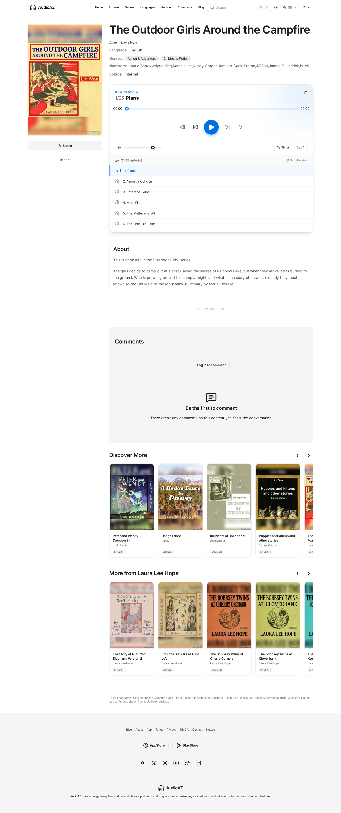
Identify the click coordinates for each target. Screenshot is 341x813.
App (149, 729)
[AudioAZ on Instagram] (165, 763)
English (135, 50)
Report (65, 160)
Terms (159, 729)
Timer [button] (285, 147)
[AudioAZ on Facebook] (142, 763)
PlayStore (190, 745)
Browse (114, 7)
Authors (166, 7)
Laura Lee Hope (123, 42)
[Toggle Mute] (118, 147)
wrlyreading (162, 65)
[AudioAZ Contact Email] (198, 763)
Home (99, 7)
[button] (290, 7)
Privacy (172, 729)
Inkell (304, 65)
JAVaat (262, 65)
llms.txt (210, 729)
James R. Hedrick (284, 65)
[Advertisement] (211, 309)
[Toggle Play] (211, 127)
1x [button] (298, 147)
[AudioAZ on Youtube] (176, 763)
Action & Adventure (142, 58)
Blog (201, 7)
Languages (147, 7)
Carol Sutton (244, 65)
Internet (131, 74)
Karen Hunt (182, 65)
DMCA (184, 729)
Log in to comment (211, 365)
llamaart (226, 65)
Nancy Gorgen (205, 65)
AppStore (157, 745)
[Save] (305, 93)
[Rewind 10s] (195, 127)
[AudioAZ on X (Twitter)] (154, 763)
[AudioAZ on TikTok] (187, 763)
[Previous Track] (182, 127)
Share (67, 146)
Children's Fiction (176, 58)
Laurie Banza (140, 65)
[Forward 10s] (227, 127)
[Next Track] (240, 127)
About (139, 729)
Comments (185, 7)
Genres (129, 7)
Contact (197, 729)
